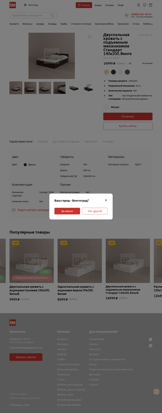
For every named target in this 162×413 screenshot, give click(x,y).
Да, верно (67, 211)
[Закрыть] (106, 201)
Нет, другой (95, 211)
